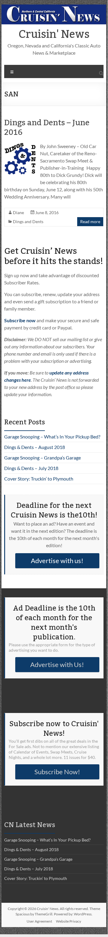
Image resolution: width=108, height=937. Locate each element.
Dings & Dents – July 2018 (31, 468)
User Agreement (39, 921)
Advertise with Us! (57, 664)
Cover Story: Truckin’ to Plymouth (38, 478)
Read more (90, 221)
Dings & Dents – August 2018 (34, 447)
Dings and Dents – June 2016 (46, 127)
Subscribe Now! (57, 772)
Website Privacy (68, 921)
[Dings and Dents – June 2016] (20, 145)
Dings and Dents (28, 221)
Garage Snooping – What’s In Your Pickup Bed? (52, 436)
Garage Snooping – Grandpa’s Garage (42, 457)
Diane (18, 212)
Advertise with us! (57, 560)
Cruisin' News (54, 34)
